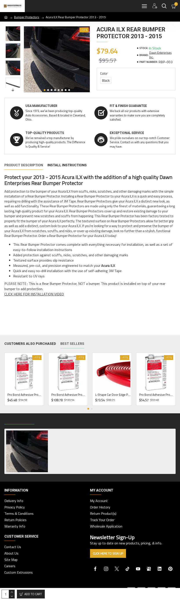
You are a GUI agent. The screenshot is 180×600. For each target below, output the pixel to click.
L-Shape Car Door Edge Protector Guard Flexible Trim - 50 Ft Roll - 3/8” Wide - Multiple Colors (112, 395)
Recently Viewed (19, 420)
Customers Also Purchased (30, 344)
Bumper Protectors (26, 17)
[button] (44, 90)
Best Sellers (72, 344)
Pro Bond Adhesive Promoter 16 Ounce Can (156, 395)
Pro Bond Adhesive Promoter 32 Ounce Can (68, 395)
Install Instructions (67, 165)
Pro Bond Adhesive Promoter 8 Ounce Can (25, 395)
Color (104, 73)
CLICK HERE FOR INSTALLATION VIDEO (34, 294)
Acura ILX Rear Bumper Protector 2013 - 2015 (83, 432)
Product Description (23, 165)
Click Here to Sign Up (108, 553)
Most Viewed (50, 420)
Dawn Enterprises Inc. (160, 55)
